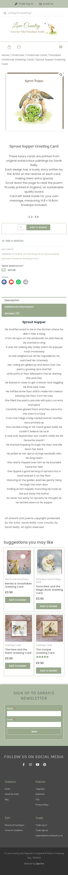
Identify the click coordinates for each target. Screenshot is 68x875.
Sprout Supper (51, 253)
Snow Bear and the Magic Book (27, 253)
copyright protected (47, 518)
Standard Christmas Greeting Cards (20, 258)
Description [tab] (12, 300)
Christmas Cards (36, 55)
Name (10, 709)
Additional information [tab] (19, 307)
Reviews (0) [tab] (12, 313)
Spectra (40, 864)
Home (5, 55)
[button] (61, 47)
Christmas (17, 55)
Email (10, 720)
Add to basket (38, 227)
